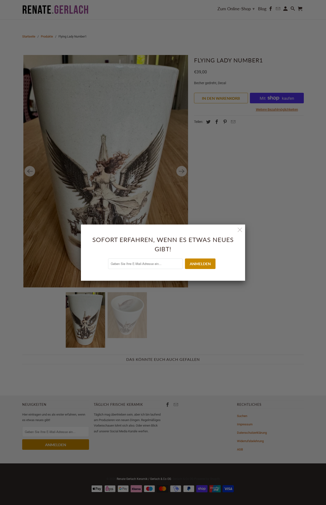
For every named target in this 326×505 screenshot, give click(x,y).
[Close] (240, 230)
